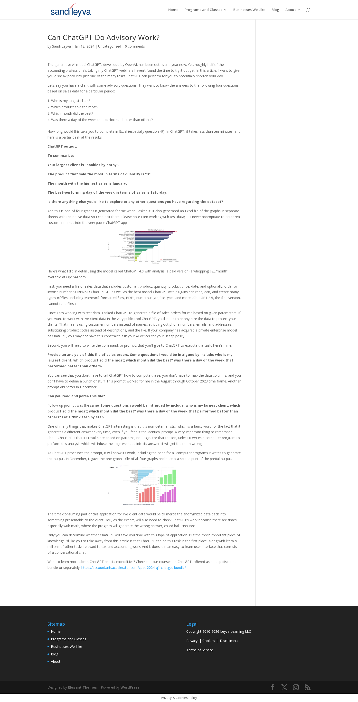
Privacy (192, 640)
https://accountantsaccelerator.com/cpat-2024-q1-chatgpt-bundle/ (133, 567)
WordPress (130, 687)
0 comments (135, 46)
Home (173, 10)
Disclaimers (229, 640)
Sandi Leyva (61, 46)
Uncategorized (109, 46)
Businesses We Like (249, 10)
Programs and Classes (203, 10)
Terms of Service (199, 650)
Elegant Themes (82, 687)
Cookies (208, 640)
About (290, 10)
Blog (275, 10)
